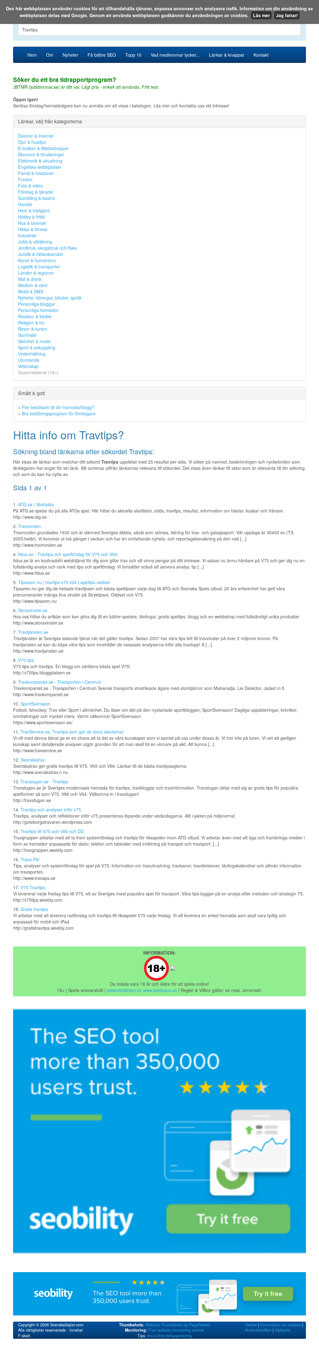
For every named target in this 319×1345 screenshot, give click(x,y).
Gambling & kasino (36, 198)
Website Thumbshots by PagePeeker (177, 1325)
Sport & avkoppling (36, 347)
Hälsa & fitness (32, 229)
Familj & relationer (36, 173)
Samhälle (27, 335)
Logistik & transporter (39, 266)
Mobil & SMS (30, 291)
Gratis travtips (34, 909)
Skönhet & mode (34, 341)
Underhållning (31, 354)
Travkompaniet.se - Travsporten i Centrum (60, 682)
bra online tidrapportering (169, 1335)
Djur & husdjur (32, 142)
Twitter (251, 1325)
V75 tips (26, 660)
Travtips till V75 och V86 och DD (52, 831)
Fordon (25, 179)
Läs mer (261, 15)
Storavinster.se (32, 610)
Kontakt (261, 55)
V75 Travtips (33, 887)
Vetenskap (28, 366)
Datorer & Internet (36, 136)
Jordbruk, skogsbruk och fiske (47, 248)
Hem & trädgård (34, 210)
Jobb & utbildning (35, 241)
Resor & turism (32, 329)
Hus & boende (32, 223)
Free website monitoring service (176, 1330)
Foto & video (30, 185)
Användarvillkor (258, 1330)
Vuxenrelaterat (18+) (38, 372)
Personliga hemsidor (38, 310)
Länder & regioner (36, 273)
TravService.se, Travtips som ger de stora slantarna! (72, 732)
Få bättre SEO (102, 55)
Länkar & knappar (226, 55)
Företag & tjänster (36, 192)
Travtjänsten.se (33, 632)
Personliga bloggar (36, 304)
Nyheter (70, 55)
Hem (32, 55)
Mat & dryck (29, 279)
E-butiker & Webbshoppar (43, 148)
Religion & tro (31, 322)
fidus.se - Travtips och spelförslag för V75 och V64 (67, 554)
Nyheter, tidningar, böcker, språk (50, 298)
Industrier (27, 235)
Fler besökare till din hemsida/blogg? (58, 407)
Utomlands (28, 360)
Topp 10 (133, 55)
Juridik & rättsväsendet (40, 254)
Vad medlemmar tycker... (175, 55)
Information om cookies (280, 1325)
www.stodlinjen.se (124, 990)
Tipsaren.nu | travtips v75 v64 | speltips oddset (64, 582)
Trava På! (30, 859)
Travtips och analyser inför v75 (51, 809)
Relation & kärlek (34, 316)
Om (49, 55)
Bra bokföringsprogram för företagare (59, 413)
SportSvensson (35, 704)
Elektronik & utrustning (40, 161)
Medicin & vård (32, 285)
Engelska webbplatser (39, 167)
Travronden (29, 526)
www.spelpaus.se (160, 990)
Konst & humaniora (37, 260)
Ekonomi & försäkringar (41, 154)
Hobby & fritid (31, 217)
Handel (25, 204)
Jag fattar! (287, 15)
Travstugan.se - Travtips (44, 781)
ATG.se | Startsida (36, 504)
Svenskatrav (33, 760)
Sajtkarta (282, 1330)
